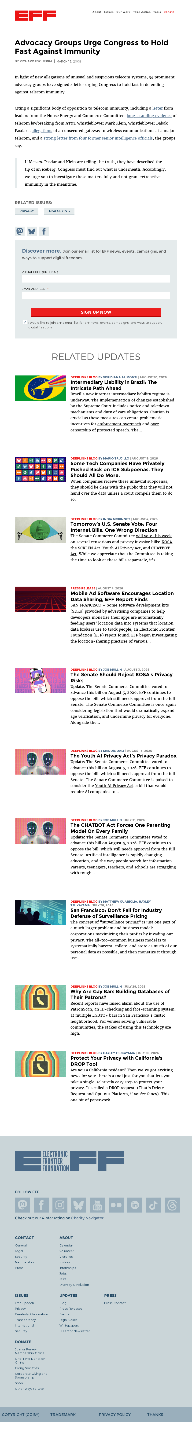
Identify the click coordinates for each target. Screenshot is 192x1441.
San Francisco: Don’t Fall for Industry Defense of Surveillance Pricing (116, 913)
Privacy (26, 211)
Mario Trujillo (116, 458)
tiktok (153, 1205)
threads (172, 1205)
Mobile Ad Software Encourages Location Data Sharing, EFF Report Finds (122, 596)
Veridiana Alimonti (120, 377)
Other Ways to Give (29, 1388)
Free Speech (24, 1303)
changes (144, 400)
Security (21, 1256)
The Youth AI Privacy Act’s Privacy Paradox (123, 756)
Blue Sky (78, 1205)
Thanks (155, 1414)
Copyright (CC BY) (20, 1414)
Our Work (123, 12)
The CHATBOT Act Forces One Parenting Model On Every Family (120, 828)
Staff (62, 1279)
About (96, 12)
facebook (41, 1205)
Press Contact (115, 1303)
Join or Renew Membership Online (29, 1351)
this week (162, 535)
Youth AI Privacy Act (114, 785)
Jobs (63, 1273)
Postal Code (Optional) (40, 271)
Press (19, 1267)
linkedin (134, 1205)
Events (64, 1314)
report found (117, 635)
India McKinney (116, 519)
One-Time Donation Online (30, 1360)
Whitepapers (69, 1325)
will (140, 535)
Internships (67, 1267)
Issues (109, 12)
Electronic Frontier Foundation (35, 16)
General (21, 1245)
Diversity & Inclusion (74, 1284)
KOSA (167, 542)
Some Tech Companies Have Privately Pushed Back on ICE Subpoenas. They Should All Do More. (117, 469)
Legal (19, 1251)
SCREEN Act (89, 548)
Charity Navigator (87, 1218)
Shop (19, 1383)
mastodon (22, 1205)
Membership (24, 1262)
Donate (169, 12)
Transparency (25, 1319)
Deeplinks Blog (84, 377)
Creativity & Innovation (31, 1314)
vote (148, 535)
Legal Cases (68, 1319)
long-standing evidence (149, 115)
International (24, 1325)
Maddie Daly (114, 751)
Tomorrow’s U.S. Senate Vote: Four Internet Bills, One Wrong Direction (113, 527)
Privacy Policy (115, 1414)
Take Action (142, 12)
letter (157, 108)
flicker (116, 1205)
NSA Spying (59, 211)
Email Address (33, 288)
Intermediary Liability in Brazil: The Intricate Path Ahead (113, 385)
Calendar (66, 1245)
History (64, 1262)
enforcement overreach (119, 424)
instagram (59, 1205)
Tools (157, 12)
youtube (97, 1205)
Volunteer (66, 1251)
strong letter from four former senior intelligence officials (98, 138)
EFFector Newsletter (74, 1331)
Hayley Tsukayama (119, 1053)
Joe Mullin (112, 669)
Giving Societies (27, 1368)
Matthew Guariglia (120, 901)
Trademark (63, 1414)
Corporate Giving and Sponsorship (31, 1375)
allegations (42, 130)
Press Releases (70, 1308)
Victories (66, 1256)
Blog (62, 1303)
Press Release (83, 588)
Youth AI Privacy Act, (122, 548)
